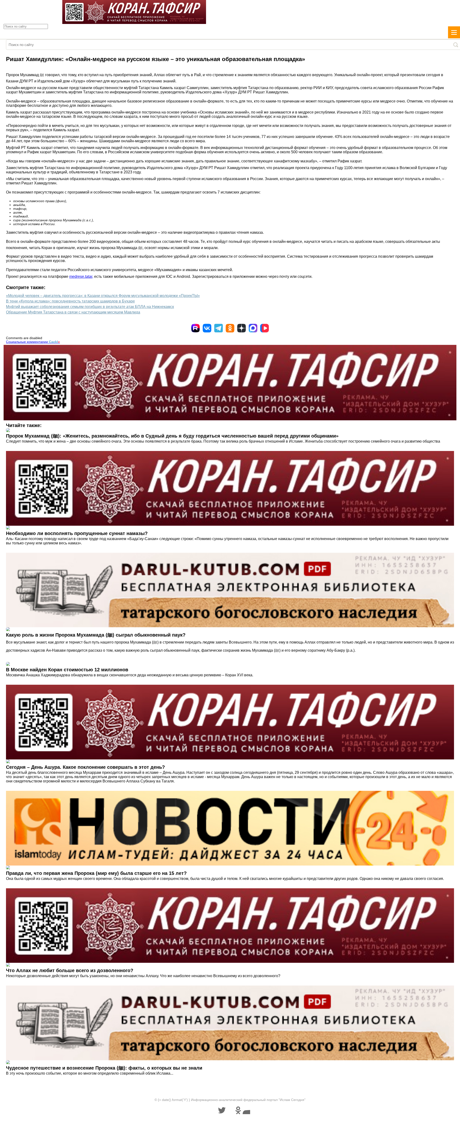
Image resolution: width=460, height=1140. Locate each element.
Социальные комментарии (33, 342)
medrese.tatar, (81, 276)
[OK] (230, 328)
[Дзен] (241, 328)
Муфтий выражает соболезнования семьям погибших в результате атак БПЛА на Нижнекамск (90, 307)
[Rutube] (195, 328)
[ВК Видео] (264, 328)
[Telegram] (218, 328)
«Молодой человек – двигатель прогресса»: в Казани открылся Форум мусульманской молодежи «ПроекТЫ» (103, 296)
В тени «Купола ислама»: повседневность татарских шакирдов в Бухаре (70, 301)
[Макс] (253, 328)
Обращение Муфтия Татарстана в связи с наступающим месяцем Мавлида (73, 312)
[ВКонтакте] (207, 328)
